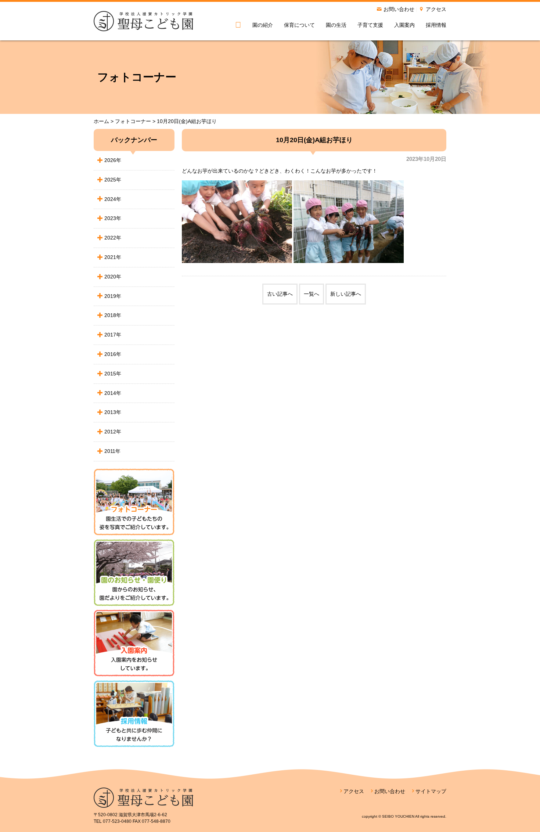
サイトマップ (430, 791)
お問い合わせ (399, 9)
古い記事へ (280, 294)
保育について (299, 25)
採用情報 (436, 25)
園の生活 (336, 25)
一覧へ (311, 294)
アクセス (436, 9)
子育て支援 (370, 25)
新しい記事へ (345, 294)
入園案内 (404, 25)
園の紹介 (262, 25)
